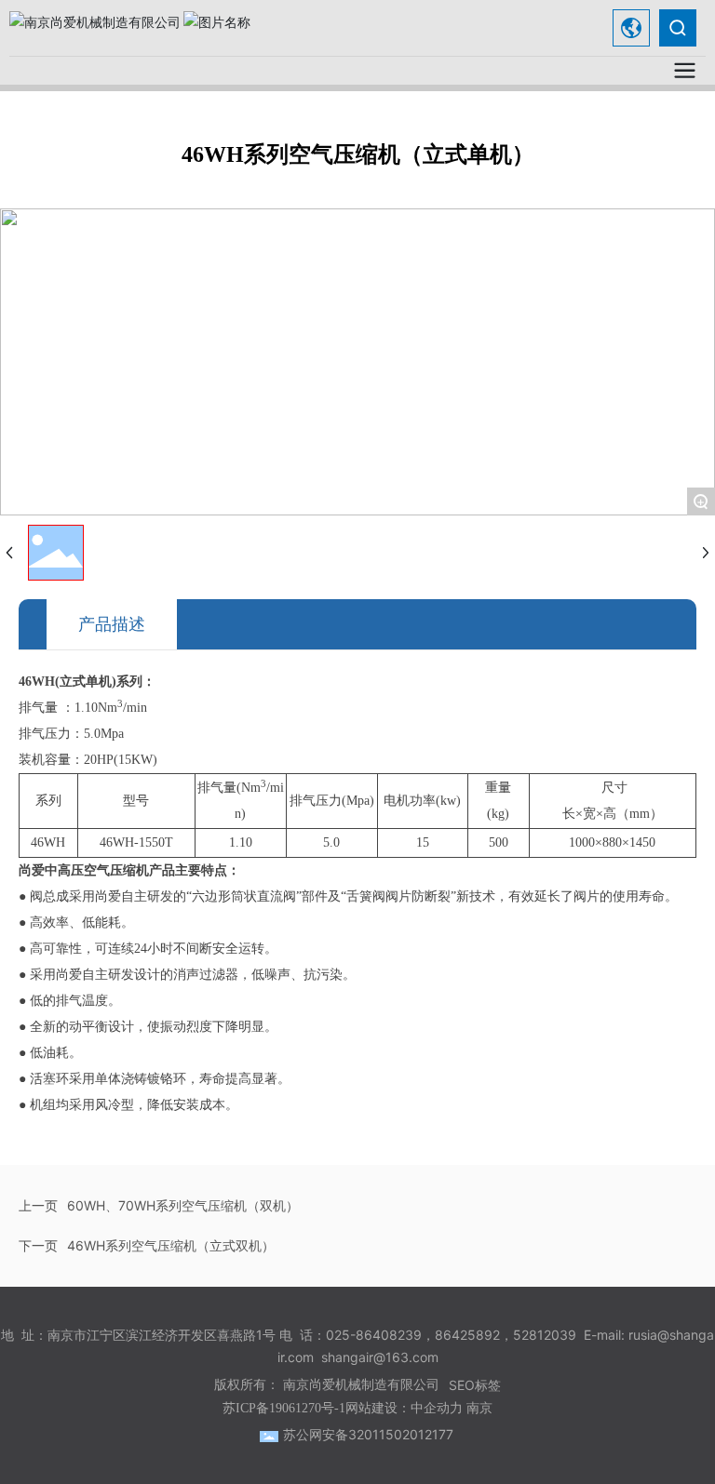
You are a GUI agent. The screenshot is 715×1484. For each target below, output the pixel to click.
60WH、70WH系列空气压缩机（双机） (183, 1205)
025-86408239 (374, 1335)
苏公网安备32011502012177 (368, 1434)
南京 (479, 1407)
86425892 (467, 1335)
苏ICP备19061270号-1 (284, 1408)
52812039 (544, 1335)
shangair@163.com (379, 1357)
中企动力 (437, 1407)
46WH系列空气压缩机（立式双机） (171, 1245)
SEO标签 (475, 1385)
